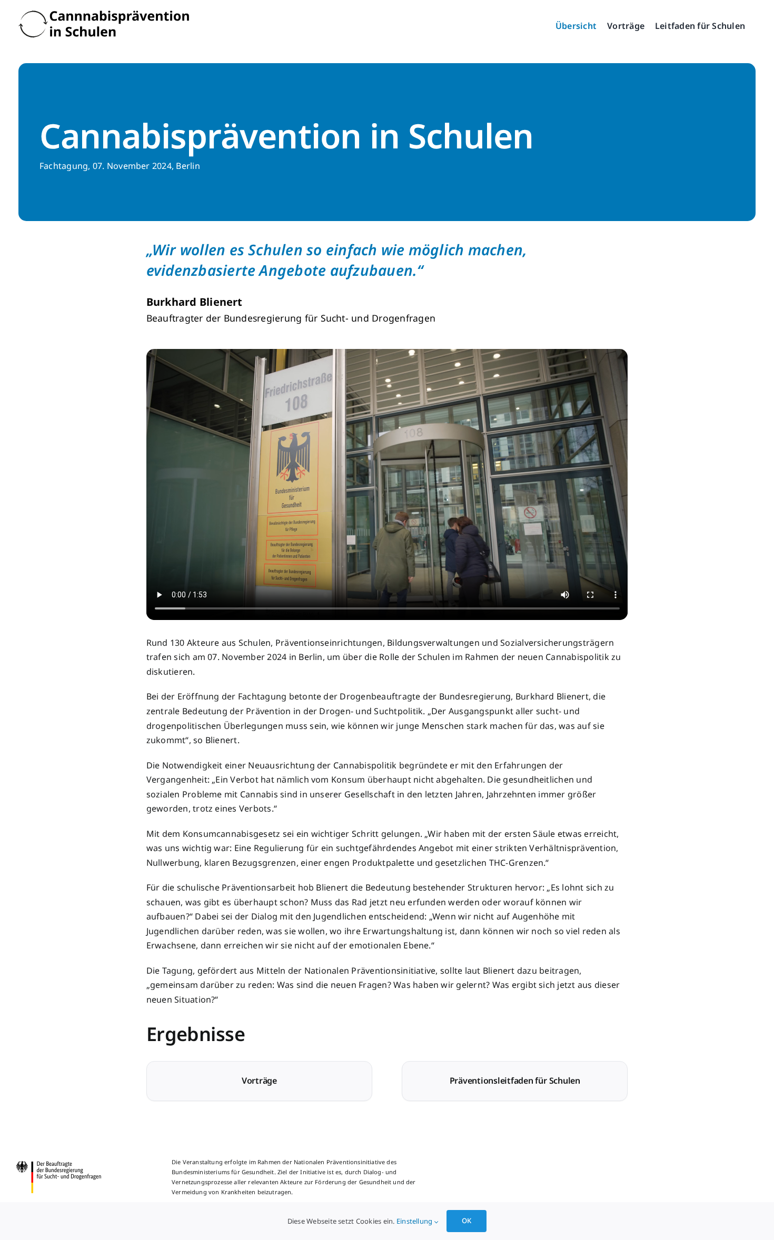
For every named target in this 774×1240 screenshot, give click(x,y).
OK (466, 1220)
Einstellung (415, 1221)
